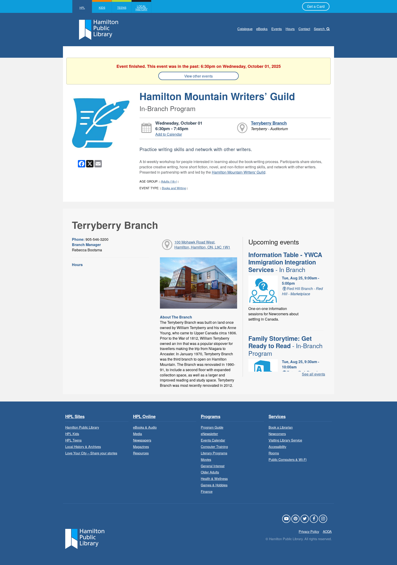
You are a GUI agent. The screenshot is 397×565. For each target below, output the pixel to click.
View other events (198, 75)
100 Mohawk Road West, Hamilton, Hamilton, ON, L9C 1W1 (202, 244)
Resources (141, 452)
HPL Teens (73, 440)
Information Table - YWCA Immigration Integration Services (285, 262)
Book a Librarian (281, 427)
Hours (290, 28)
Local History (141, 7)
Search (319, 28)
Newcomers (277, 433)
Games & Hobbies (214, 484)
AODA (327, 531)
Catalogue (244, 28)
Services (277, 416)
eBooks (262, 28)
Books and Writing (174, 188)
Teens (121, 7)
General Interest (212, 465)
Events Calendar (213, 440)
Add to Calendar (168, 134)
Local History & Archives (83, 446)
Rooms (274, 452)
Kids (102, 7)
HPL (82, 7)
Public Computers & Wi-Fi (287, 459)
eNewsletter (209, 433)
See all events (313, 374)
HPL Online (144, 416)
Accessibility (277, 446)
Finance (207, 491)
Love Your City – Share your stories (91, 452)
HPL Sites (75, 416)
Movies (206, 459)
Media (137, 433)
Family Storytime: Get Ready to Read (285, 346)
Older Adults (210, 472)
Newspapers (142, 440)
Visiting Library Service (285, 440)
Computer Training (214, 446)
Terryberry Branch (269, 123)
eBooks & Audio (145, 427)
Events (276, 28)
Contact (304, 28)
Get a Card (316, 6)
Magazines (141, 446)
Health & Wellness (214, 478)
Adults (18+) (169, 181)
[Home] (84, 538)
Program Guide (212, 427)
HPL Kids (72, 433)
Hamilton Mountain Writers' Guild (238, 172)
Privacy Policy (309, 531)
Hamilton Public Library (82, 427)
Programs (210, 416)
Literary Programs (214, 452)
